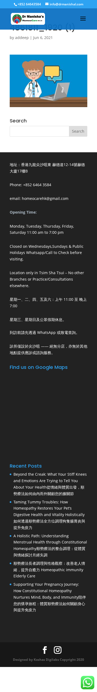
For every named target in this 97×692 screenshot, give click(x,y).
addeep (22, 37)
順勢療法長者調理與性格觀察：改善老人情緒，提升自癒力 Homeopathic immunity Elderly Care (49, 570)
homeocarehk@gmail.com (45, 198)
